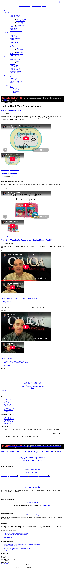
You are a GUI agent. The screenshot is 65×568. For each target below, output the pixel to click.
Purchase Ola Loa (49, 451)
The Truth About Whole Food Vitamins (14, 361)
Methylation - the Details (11, 110)
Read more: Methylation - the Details (10, 170)
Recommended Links (38, 386)
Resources (40, 451)
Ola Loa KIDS (7, 420)
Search (30, 452)
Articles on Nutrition (9, 400)
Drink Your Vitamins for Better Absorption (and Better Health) (26, 240)
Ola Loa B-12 (7, 417)
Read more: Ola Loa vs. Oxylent (9, 236)
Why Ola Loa (31, 451)
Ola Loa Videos (27, 383)
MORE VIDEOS (47, 505)
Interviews (38, 382)
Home (2, 451)
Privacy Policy (60, 451)
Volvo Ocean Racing (9, 364)
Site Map (33, 388)
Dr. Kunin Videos (37, 383)
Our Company (10, 451)
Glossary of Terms (27, 385)
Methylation (6, 302)
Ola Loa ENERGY (9, 419)
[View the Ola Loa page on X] (61, 2)
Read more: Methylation (7, 358)
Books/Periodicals (26, 386)
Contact (36, 452)
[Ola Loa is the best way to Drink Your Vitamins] (32, 502)
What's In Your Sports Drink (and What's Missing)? (16, 362)
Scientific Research (38, 385)
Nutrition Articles (28, 382)
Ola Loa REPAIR (8, 421)
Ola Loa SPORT (8, 423)
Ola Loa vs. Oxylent (9, 173)
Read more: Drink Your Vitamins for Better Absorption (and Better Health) (19, 298)
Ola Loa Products (21, 451)
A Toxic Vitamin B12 (9, 365)
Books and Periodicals (9, 407)
